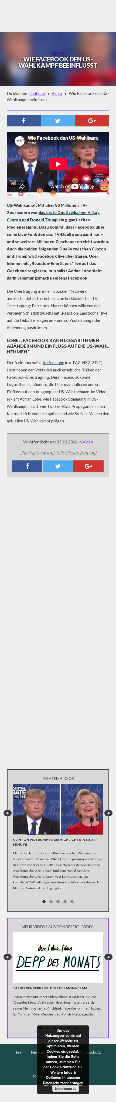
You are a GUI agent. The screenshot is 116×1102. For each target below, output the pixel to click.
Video (57, 93)
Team (20, 1052)
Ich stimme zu (65, 1088)
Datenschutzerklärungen (63, 1082)
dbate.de (37, 93)
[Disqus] (58, 552)
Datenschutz (89, 1052)
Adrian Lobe (53, 362)
